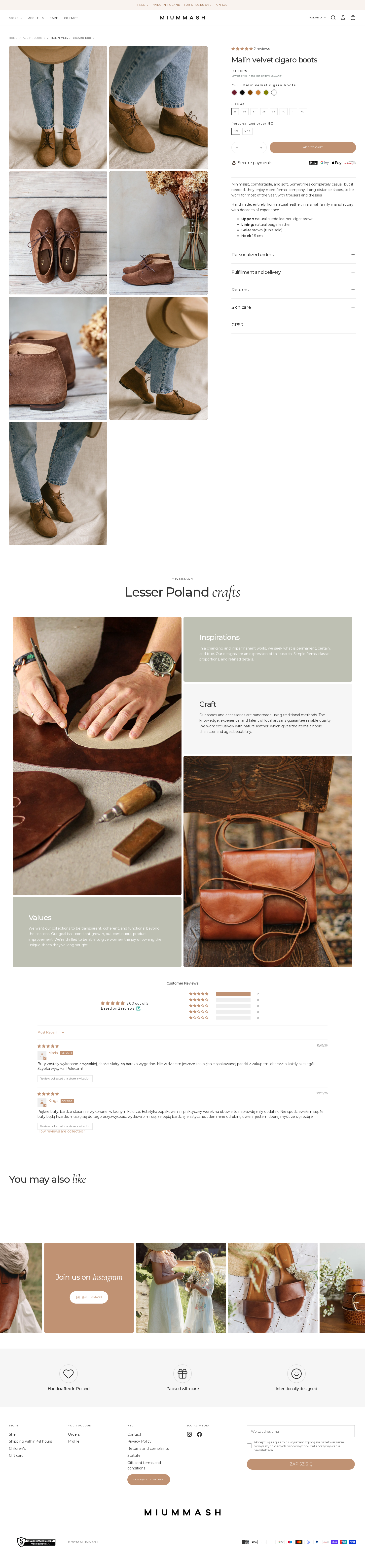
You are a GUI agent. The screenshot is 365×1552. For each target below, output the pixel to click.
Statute (134, 1455)
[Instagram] (189, 1434)
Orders (74, 1434)
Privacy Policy (139, 1441)
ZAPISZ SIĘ (301, 1464)
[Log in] (343, 18)
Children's (17, 1448)
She (12, 1434)
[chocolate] (250, 92)
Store (14, 18)
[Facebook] (199, 1434)
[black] (242, 92)
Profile (73, 1441)
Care (54, 18)
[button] (333, 18)
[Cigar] (274, 92)
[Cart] (353, 18)
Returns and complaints (148, 1448)
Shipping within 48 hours (30, 1441)
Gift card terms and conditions (144, 1465)
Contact (71, 18)
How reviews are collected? (61, 1131)
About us (36, 18)
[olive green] (266, 92)
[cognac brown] (258, 92)
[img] (48, 1046)
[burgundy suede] (234, 92)
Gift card (16, 1455)
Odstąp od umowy (149, 1479)
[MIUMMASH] (182, 1512)
